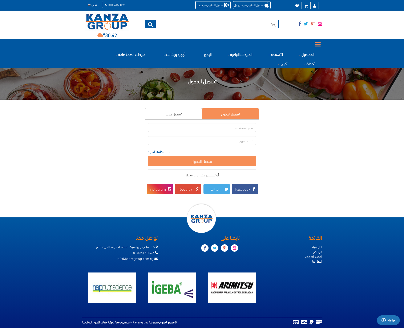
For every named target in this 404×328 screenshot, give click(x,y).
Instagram (157, 188)
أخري (284, 63)
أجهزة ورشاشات (174, 54)
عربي (94, 4)
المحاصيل (308, 54)
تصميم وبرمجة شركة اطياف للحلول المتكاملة (106, 322)
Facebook (242, 188)
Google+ (186, 188)
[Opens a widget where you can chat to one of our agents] (388, 320)
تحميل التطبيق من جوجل (210, 5)
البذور (208, 54)
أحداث (310, 63)
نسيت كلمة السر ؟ (159, 151)
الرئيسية (317, 246)
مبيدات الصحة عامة (131, 54)
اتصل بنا (317, 261)
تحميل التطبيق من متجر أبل (248, 5)
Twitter (214, 188)
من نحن (317, 251)
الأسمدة (277, 54)
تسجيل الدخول (230, 113)
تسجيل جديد (174, 113)
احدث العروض (313, 256)
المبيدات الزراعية (241, 54)
